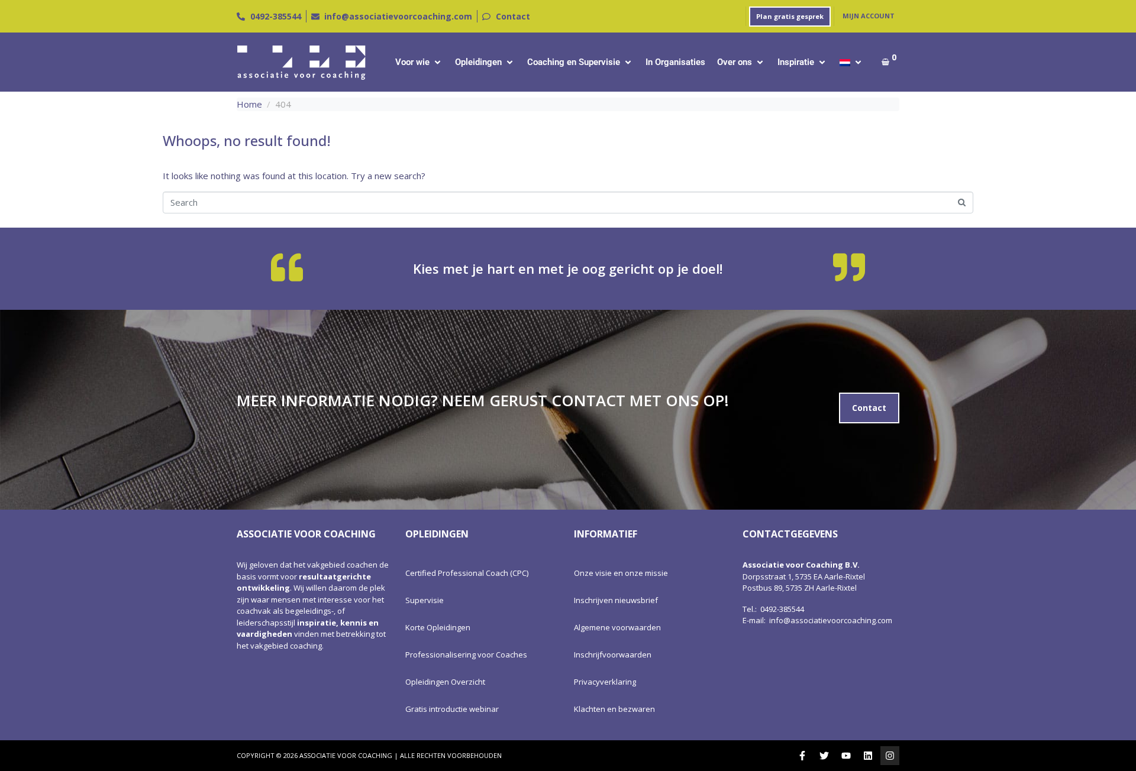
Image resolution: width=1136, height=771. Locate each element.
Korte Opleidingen (437, 627)
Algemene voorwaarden (617, 627)
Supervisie (424, 600)
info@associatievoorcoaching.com (830, 620)
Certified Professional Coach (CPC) (466, 573)
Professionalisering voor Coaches (466, 654)
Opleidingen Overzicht (445, 681)
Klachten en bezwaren (614, 709)
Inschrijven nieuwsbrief (616, 600)
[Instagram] (889, 755)
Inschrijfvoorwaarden (612, 654)
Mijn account (869, 15)
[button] (419, 62)
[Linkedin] (868, 755)
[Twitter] (824, 755)
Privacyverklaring (605, 681)
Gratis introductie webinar (452, 709)
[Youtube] (846, 755)
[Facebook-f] (802, 755)
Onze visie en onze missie (621, 573)
